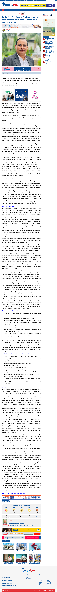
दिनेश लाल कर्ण (8, 29)
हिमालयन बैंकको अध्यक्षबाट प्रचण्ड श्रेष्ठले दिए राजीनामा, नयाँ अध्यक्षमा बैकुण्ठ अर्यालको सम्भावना (50, 58)
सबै (39, 520)
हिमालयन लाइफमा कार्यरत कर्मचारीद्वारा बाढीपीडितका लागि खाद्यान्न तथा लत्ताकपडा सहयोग (49, 51)
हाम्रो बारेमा (4, 590)
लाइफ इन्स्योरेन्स (49, 577)
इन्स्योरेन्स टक (49, 586)
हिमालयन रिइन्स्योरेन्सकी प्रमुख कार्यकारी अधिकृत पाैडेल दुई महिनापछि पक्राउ (49, 47)
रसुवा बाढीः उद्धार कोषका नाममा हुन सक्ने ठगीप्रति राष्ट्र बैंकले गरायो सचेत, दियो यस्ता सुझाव (8, 552)
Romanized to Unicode (16, 0)
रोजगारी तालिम (49, 585)
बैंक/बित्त (34, 10)
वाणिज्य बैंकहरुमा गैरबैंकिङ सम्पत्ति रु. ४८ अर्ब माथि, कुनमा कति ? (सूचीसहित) (21, 564)
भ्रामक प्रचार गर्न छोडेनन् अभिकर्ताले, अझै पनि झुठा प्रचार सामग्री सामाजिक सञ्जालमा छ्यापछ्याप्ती (34, 564)
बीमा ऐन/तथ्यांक (44, 10)
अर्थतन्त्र (12, 10)
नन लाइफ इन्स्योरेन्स (41, 578)
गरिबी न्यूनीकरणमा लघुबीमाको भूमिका (14, 522)
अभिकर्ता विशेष (30, 10)
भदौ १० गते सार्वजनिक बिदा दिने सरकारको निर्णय (49, 39)
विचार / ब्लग (38, 10)
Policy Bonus (28, 0)
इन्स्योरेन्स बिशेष (49, 578)
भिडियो (39, 586)
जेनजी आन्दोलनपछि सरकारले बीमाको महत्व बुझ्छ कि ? (16, 523)
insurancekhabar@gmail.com (35, 516)
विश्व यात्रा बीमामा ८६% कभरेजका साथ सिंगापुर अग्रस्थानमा (34, 551)
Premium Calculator (23, 0)
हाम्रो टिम (8, 590)
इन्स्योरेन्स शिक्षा (24, 10)
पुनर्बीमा (48, 580)
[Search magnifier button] (54, 0)
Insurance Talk (32, 0)
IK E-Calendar (37, 0)
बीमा (8, 10)
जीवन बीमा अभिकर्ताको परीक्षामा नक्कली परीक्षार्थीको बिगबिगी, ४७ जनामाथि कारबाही (22, 552)
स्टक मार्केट (19, 10)
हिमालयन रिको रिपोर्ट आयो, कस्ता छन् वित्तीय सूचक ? (49, 55)
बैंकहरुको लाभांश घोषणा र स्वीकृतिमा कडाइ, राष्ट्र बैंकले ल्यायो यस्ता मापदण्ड (49, 63)
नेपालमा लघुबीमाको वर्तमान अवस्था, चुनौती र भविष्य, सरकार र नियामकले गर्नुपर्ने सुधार (21, 525)
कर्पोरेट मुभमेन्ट (49, 583)
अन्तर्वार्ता (15, 10)
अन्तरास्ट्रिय (40, 580)
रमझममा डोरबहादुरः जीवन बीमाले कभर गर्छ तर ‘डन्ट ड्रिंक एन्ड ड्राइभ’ (8, 563)
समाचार (5, 10)
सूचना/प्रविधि (40, 582)
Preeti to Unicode (10, 0)
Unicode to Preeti (4, 0)
